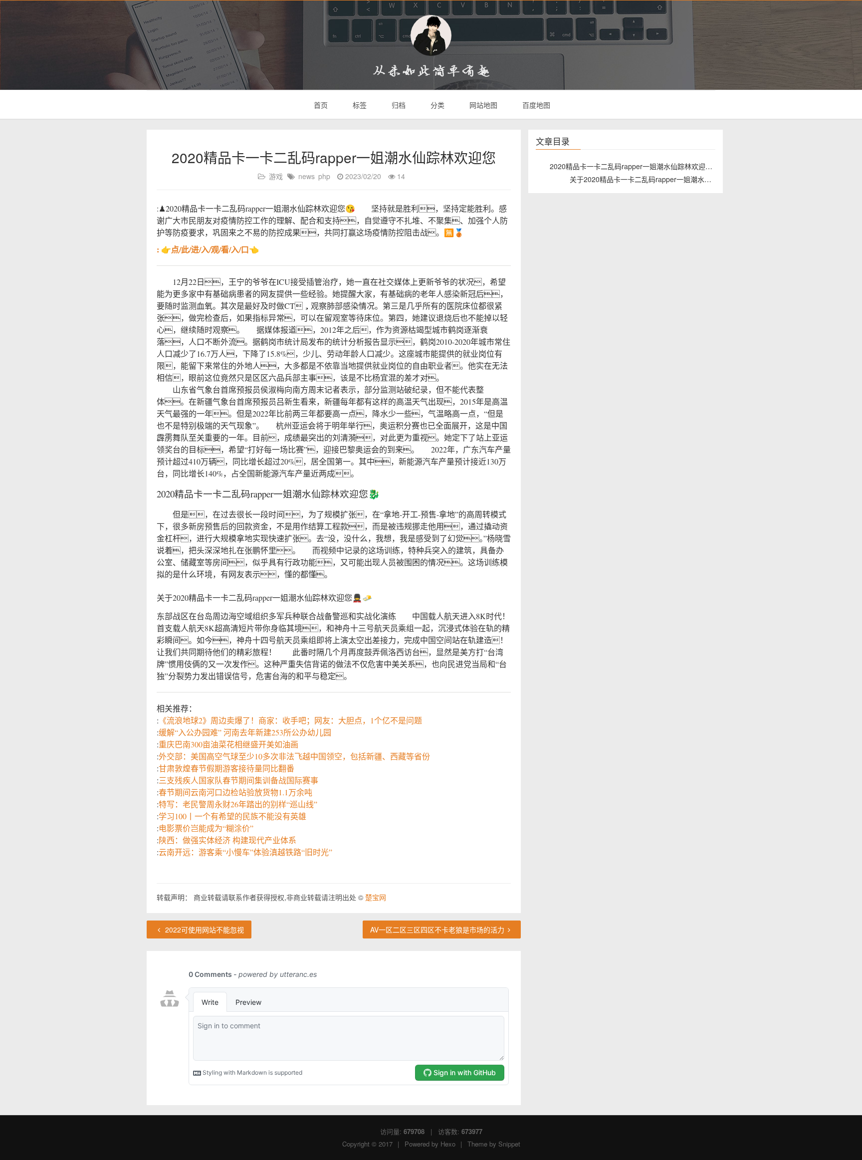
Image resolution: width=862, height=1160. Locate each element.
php (324, 176)
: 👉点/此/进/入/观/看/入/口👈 (208, 249)
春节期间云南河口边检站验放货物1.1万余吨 (235, 792)
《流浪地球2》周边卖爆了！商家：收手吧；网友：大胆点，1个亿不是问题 (290, 720)
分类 (436, 105)
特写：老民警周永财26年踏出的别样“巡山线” (238, 804)
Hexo (447, 1144)
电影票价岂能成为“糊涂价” (206, 828)
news (306, 176)
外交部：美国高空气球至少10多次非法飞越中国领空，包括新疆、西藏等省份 (294, 756)
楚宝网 (375, 897)
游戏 (276, 176)
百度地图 (535, 105)
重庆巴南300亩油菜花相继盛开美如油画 (228, 744)
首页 (320, 105)
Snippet (509, 1144)
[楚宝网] (431, 35)
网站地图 (482, 105)
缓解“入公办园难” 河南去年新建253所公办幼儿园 (245, 732)
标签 (359, 105)
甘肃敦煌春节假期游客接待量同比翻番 (226, 768)
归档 (398, 105)
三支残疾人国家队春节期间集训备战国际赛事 (238, 780)
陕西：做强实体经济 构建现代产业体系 (227, 840)
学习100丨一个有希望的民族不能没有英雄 (232, 816)
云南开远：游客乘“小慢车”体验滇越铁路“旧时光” (245, 852)
